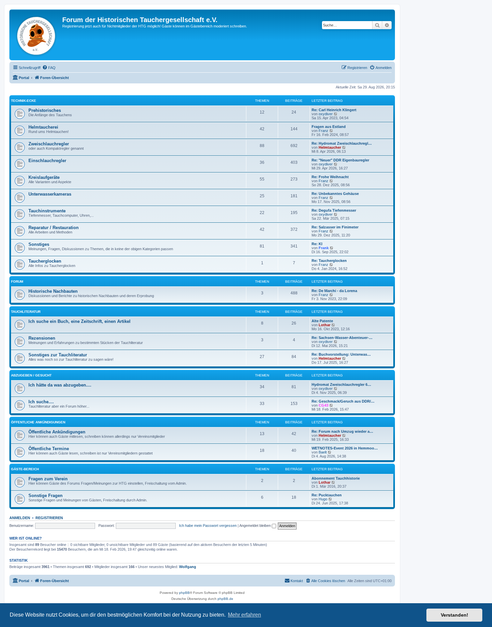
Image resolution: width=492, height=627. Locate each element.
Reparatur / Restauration (53, 227)
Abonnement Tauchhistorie (336, 478)
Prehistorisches (44, 110)
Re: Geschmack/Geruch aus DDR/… (343, 401)
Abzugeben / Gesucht (31, 375)
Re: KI (317, 244)
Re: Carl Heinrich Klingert (334, 110)
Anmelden (19, 518)
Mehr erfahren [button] (244, 615)
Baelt (323, 452)
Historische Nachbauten (53, 291)
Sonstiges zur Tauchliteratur (57, 354)
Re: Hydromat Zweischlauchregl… (342, 143)
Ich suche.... (41, 401)
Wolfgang (187, 567)
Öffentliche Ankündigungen (38, 422)
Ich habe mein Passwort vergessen (208, 526)
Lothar (324, 325)
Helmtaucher (330, 147)
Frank (324, 248)
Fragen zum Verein (48, 478)
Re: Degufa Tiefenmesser (334, 210)
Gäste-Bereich (25, 469)
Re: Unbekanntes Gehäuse (335, 194)
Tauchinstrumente (47, 210)
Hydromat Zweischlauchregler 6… (341, 384)
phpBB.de (225, 599)
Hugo (323, 499)
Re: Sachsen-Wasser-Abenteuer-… (342, 338)
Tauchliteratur (25, 312)
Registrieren (49, 518)
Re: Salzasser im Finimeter (335, 227)
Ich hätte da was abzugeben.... (59, 385)
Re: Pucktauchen (327, 495)
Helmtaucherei (43, 127)
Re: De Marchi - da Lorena (334, 291)
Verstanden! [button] (454, 615)
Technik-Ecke (23, 100)
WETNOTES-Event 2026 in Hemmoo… (345, 448)
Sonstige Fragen (45, 495)
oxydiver (326, 114)
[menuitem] (49, 68)
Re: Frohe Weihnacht (330, 177)
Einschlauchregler (47, 160)
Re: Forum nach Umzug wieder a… (342, 431)
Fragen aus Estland (329, 127)
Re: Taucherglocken (329, 261)
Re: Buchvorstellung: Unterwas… (341, 354)
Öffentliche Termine (48, 448)
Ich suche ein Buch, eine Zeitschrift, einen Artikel (79, 321)
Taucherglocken (44, 261)
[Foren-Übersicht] (36, 35)
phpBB (184, 593)
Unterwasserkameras (49, 194)
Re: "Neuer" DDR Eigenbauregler (340, 160)
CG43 (323, 405)
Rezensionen (41, 338)
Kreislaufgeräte (44, 177)
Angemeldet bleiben (255, 526)
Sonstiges (38, 244)
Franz (323, 131)
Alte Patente (322, 321)
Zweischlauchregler (48, 143)
